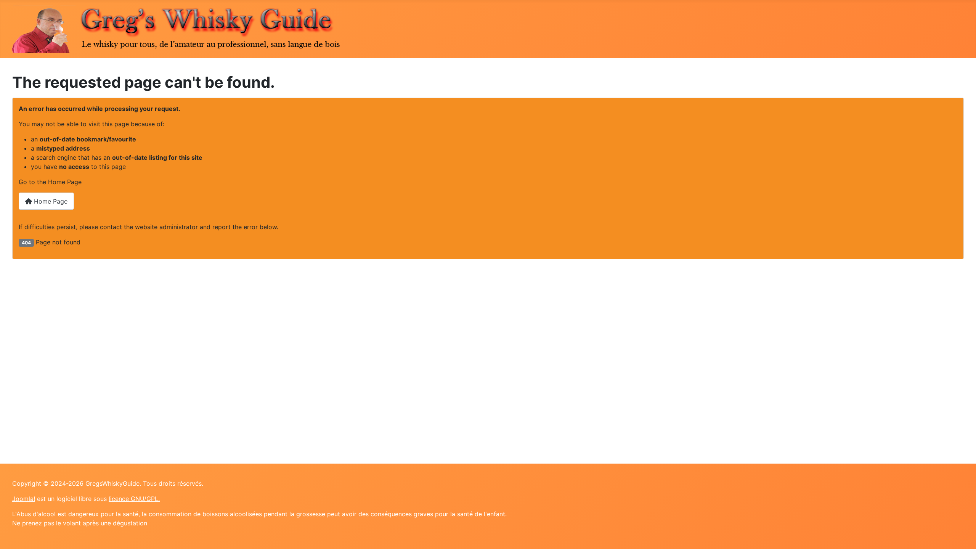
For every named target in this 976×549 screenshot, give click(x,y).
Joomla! (23, 498)
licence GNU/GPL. (134, 498)
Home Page (49, 201)
